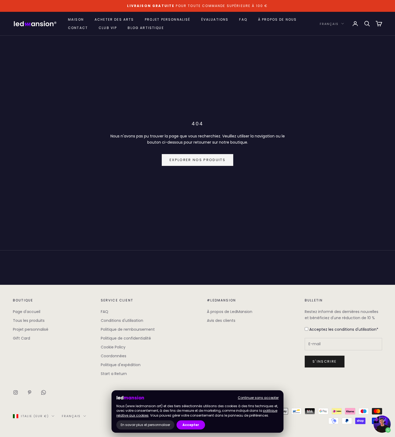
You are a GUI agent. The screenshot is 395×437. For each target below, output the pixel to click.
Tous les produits (29, 320)
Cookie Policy (113, 347)
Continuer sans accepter (258, 397)
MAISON (76, 19)
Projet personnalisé (30, 329)
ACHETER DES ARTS (114, 19)
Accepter (190, 425)
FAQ (243, 19)
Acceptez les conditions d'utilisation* (343, 329)
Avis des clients (221, 320)
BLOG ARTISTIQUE (146, 27)
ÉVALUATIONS (215, 19)
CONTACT (78, 27)
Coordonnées (113, 356)
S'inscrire (325, 361)
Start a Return (114, 373)
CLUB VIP (108, 27)
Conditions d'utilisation (122, 320)
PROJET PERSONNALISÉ (168, 19)
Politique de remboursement (128, 329)
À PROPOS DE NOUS (277, 19)
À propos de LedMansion (229, 311)
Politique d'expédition (121, 364)
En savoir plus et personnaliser (145, 425)
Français (329, 23)
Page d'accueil (26, 311)
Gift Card (21, 338)
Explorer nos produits (197, 159)
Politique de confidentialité (126, 338)
